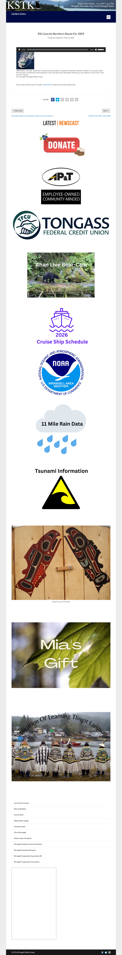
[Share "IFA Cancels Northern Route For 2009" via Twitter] (57, 99)
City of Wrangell (20, 832)
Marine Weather (20, 809)
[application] (61, 49)
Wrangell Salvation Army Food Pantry (28, 844)
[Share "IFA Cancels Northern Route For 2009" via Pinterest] (71, 99)
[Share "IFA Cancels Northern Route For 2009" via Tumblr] (67, 99)
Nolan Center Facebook (22, 838)
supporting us (47, 85)
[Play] (19, 49)
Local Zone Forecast (21, 803)
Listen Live (18, 13)
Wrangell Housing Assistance (25, 850)
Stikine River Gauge (21, 821)
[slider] (101, 49)
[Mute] (96, 49)
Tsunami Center (19, 827)
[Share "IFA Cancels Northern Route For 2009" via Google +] (62, 99)
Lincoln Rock (19, 815)
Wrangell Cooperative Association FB (28, 856)
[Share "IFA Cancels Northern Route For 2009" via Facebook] (52, 99)
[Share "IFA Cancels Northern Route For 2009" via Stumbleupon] (76, 99)
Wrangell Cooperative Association (26, 862)
